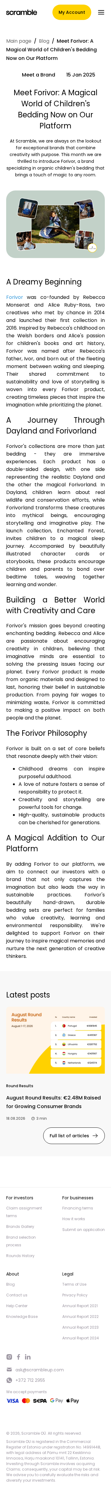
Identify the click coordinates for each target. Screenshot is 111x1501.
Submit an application (83, 1229)
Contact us (16, 1295)
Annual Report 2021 (80, 1305)
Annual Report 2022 (80, 1316)
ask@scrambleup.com (39, 1370)
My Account (72, 12)
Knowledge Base (22, 1316)
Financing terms (77, 1208)
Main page (18, 41)
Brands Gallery (20, 1226)
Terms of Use (74, 1284)
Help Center (16, 1305)
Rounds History (20, 1255)
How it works (73, 1218)
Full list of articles (69, 1136)
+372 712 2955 (30, 1380)
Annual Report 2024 (80, 1338)
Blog (44, 41)
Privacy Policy (75, 1295)
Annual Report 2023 (80, 1327)
